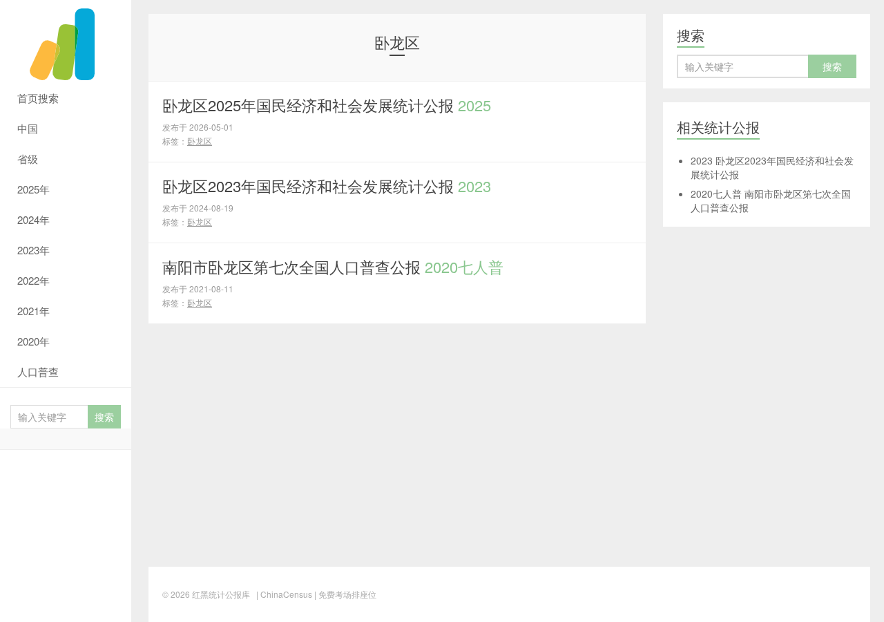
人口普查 (38, 371)
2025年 (33, 189)
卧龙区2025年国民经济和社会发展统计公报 (326, 104)
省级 (27, 158)
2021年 (33, 310)
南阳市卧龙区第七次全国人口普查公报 (332, 266)
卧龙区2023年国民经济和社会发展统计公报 (326, 185)
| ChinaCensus (284, 594)
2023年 (33, 250)
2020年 (33, 341)
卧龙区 (199, 141)
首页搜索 (38, 98)
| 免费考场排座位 (344, 594)
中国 (27, 128)
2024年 (33, 219)
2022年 (33, 280)
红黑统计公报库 (65, 41)
